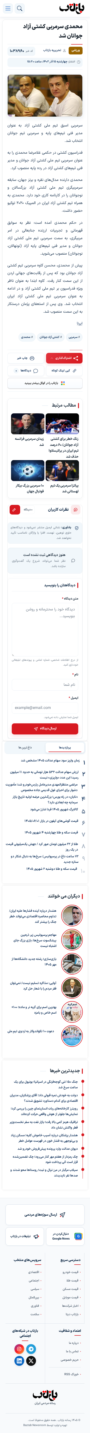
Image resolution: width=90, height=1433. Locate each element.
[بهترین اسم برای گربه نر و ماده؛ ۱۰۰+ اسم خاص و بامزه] (72, 1012)
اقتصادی (33, 1272)
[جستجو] (20, 8)
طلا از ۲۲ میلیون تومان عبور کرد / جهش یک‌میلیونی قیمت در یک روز (42, 847)
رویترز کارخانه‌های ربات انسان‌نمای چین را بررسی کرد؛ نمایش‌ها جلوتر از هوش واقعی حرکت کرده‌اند (44, 1111)
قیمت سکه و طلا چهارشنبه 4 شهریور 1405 (51, 832)
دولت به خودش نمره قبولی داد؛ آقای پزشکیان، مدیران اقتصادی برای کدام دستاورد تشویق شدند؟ (44, 1098)
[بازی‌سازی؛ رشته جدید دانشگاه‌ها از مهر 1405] (72, 964)
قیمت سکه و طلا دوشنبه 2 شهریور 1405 (51, 869)
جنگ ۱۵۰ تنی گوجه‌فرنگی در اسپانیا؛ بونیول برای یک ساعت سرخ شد (46, 1085)
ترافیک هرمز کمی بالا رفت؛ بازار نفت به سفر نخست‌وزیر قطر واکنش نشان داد (44, 1125)
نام (75, 674)
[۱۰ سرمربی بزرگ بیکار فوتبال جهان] (27, 470)
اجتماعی (34, 1280)
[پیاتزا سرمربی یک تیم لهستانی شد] (62, 470)
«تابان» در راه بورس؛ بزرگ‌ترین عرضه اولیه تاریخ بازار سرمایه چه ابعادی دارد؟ (45, 800)
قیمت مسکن (70, 1289)
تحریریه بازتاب (52, 50)
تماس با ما (72, 1351)
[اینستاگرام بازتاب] (19, 1349)
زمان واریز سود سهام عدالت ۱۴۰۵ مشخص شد (50, 760)
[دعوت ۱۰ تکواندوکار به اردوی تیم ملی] (71, 1036)
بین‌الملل (34, 1297)
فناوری (35, 1306)
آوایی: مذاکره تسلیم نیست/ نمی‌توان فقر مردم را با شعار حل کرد (33, 986)
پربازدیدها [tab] (65, 748)
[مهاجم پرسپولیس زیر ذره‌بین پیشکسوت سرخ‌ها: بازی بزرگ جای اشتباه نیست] (72, 940)
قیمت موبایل (70, 1297)
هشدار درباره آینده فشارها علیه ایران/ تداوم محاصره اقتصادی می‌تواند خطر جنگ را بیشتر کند (32, 917)
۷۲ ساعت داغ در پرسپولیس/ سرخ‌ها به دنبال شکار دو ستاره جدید (44, 859)
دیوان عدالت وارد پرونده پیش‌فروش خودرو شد (48, 1149)
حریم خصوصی (70, 1360)
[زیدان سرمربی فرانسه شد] (27, 424)
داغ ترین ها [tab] (25, 748)
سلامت (34, 1314)
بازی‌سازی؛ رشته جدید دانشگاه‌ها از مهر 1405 (34, 962)
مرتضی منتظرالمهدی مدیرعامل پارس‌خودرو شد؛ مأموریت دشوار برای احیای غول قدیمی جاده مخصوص (42, 787)
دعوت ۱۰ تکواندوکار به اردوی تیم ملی (30, 1031)
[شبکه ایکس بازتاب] (31, 1361)
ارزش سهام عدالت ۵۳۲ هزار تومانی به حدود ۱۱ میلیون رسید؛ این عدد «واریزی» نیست (44, 775)
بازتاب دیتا (72, 1314)
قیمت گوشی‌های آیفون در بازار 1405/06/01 (51, 821)
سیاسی (35, 1289)
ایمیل (73, 697)
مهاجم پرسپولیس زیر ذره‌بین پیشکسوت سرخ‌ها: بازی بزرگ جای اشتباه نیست (34, 941)
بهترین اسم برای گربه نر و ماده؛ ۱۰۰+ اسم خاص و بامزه (34, 1010)
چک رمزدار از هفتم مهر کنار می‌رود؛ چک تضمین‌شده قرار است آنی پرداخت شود (45, 1160)
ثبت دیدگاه (15, 510)
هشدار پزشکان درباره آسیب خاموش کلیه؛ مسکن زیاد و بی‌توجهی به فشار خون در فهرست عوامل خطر (44, 1138)
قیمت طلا (72, 1280)
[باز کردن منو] (8, 8)
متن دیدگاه (70, 598)
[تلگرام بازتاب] (31, 1349)
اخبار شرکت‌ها (70, 1306)
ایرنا (80, 323)
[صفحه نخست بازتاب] (45, 1395)
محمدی (25, 337)
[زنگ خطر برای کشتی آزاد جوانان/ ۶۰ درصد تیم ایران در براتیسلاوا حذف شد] (62, 424)
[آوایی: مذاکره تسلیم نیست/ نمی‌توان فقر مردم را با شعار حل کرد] (72, 988)
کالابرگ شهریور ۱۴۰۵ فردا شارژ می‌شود (54, 809)
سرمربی (73, 337)
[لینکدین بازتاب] (19, 1361)
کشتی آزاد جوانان (50, 337)
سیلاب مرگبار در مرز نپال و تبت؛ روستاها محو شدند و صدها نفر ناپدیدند (44, 1173)
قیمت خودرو (70, 1272)
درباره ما (74, 1343)
